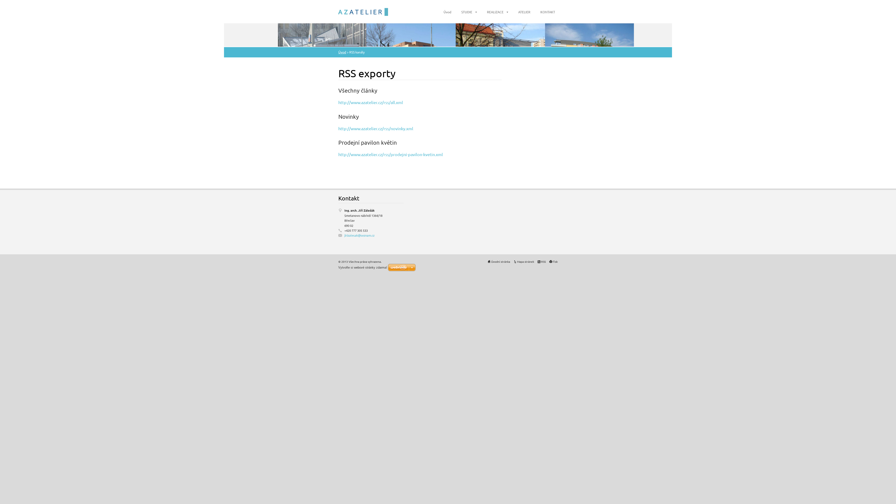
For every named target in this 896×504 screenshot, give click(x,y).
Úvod (447, 12)
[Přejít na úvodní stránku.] (363, 12)
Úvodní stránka (500, 261)
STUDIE (466, 12)
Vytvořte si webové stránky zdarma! (362, 267)
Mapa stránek (525, 261)
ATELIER (524, 12)
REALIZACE (495, 12)
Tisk (555, 261)
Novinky (348, 116)
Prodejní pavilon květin (367, 142)
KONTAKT (547, 12)
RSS (543, 261)
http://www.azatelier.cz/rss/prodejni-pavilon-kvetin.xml (390, 154)
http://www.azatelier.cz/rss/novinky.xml (375, 128)
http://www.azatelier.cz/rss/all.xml (370, 102)
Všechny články (357, 90)
